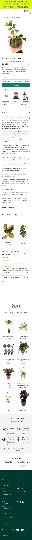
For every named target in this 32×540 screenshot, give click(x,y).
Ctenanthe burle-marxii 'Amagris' (9, 384)
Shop (8, 17)
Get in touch (19, 483)
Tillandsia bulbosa (8, 408)
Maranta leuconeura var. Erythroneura (8, 241)
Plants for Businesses (7, 483)
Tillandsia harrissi (23, 336)
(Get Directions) (6, 508)
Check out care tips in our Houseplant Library (18, 449)
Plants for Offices (6, 485)
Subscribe (6, 523)
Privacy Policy (20, 488)
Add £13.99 (23, 104)
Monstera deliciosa (23, 241)
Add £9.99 (14, 103)
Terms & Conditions (21, 485)
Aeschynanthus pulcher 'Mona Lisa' (23, 360)
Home (3, 17)
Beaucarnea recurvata (8, 336)
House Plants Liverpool (22, 491)
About (3, 488)
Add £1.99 (4, 105)
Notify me (16, 85)
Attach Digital (6, 535)
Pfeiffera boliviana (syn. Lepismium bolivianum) (23, 384)
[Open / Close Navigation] (3, 12)
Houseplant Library (6, 494)
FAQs (3, 491)
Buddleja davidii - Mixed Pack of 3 (9, 360)
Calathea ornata (23, 408)
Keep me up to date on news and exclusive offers (16, 81)
